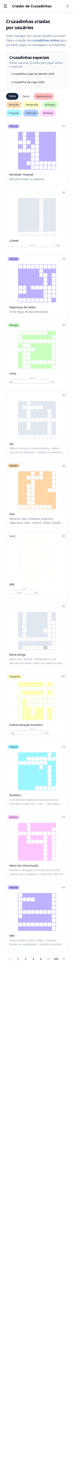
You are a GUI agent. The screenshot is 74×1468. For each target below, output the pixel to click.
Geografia (32, 104)
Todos (12, 96)
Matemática (43, 96)
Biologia (50, 104)
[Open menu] (5, 6)
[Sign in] (67, 6)
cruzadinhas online (45, 40)
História (48, 113)
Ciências (31, 113)
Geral (26, 96)
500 (56, 959)
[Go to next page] (64, 959)
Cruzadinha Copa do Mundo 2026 (33, 74)
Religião (14, 104)
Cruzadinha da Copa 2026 (28, 82)
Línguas (14, 113)
